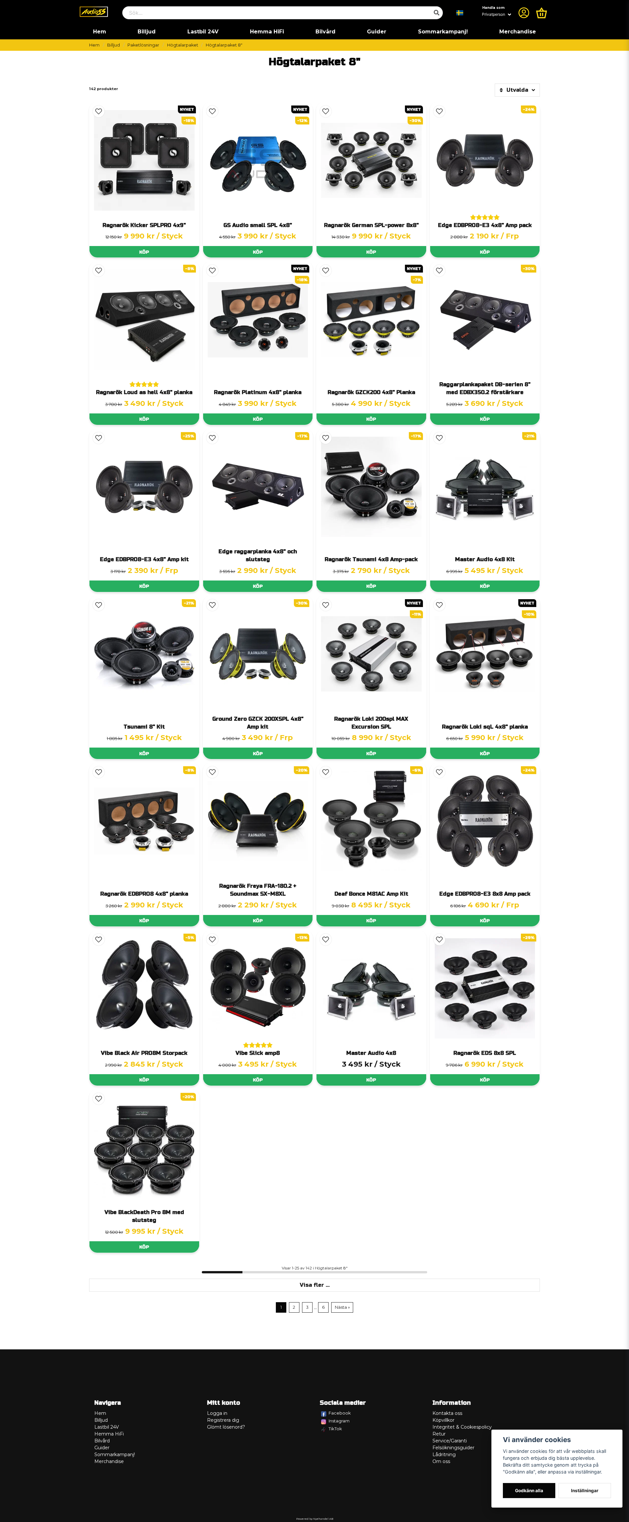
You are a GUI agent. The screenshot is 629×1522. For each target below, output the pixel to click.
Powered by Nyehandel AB (314, 1518)
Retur (439, 1434)
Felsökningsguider (453, 1448)
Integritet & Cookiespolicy (462, 1427)
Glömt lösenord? (226, 1427)
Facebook (340, 1413)
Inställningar (585, 1490)
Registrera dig (223, 1420)
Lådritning (444, 1454)
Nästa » (342, 1307)
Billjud (147, 32)
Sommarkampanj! (443, 32)
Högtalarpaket (182, 45)
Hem (99, 32)
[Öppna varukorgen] (541, 12)
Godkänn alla (529, 1490)
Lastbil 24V (203, 32)
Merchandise (517, 32)
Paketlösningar (143, 45)
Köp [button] (144, 252)
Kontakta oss (447, 1413)
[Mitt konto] (524, 12)
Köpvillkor (443, 1420)
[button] (460, 13)
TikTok (335, 1428)
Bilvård (325, 32)
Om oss (441, 1461)
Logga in (217, 1413)
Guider (376, 32)
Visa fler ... (315, 1285)
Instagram (339, 1420)
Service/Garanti (449, 1441)
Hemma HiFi (267, 32)
